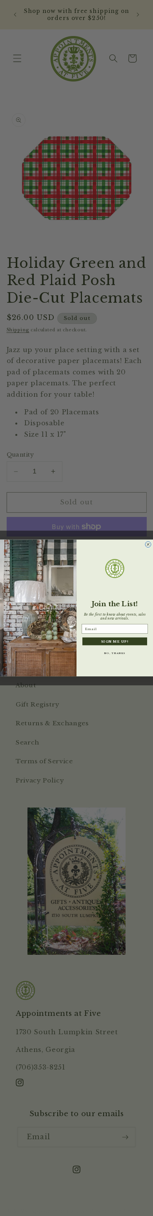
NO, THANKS (115, 653)
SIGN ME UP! (115, 641)
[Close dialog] (148, 544)
